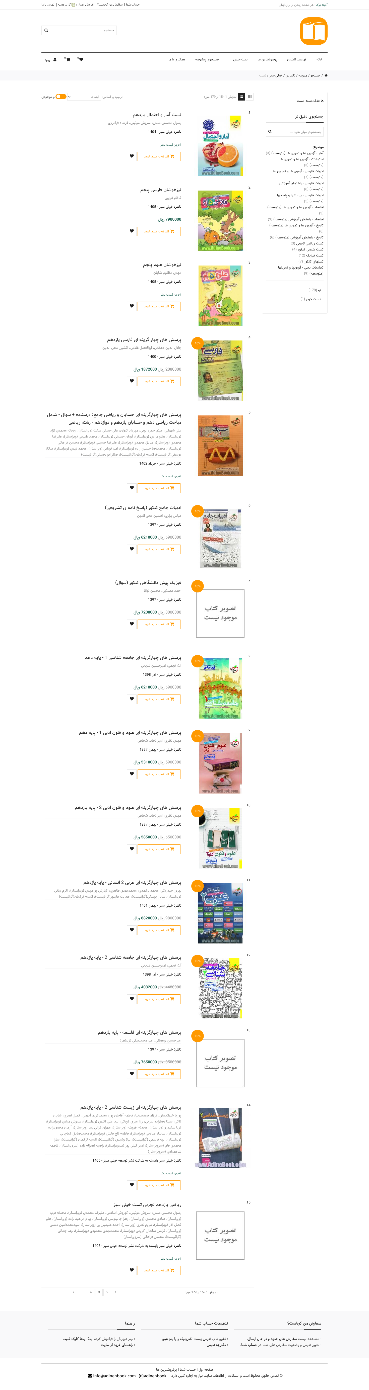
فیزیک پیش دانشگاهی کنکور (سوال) (148, 582)
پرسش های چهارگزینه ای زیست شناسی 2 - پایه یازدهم (130, 1107)
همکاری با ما (176, 59)
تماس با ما (47, 4)
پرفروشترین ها (267, 59)
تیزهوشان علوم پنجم (162, 265)
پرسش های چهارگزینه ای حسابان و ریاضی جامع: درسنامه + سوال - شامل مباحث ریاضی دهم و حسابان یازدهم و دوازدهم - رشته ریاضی (114, 418)
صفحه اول (206, 1370)
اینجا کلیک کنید (75, 1339)
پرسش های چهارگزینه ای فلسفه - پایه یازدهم (139, 1032)
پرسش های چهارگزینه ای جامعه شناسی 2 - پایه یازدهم (130, 957)
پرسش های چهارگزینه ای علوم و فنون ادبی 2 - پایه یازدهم (128, 807)
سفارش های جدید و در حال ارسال (272, 1339)
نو (315, 290)
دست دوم (310, 299)
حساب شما (133, 4)
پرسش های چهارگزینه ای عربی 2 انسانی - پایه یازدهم (132, 882)
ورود (48, 60)
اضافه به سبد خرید (156, 156)
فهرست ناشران (296, 59)
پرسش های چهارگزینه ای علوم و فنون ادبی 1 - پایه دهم (130, 732)
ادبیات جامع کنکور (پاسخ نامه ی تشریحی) (143, 507)
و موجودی (48, 97)
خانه (320, 59)
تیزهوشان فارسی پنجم (160, 190)
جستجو (316, 75)
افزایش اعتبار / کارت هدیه (76, 5)
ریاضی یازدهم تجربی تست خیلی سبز (147, 1204)
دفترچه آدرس (216, 1345)
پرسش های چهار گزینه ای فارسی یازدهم (144, 339)
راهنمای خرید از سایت (117, 1345)
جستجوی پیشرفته (207, 59)
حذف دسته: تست (309, 101)
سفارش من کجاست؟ (109, 4)
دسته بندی (240, 59)
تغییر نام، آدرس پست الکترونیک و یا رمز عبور (194, 1339)
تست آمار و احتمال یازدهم (157, 115)
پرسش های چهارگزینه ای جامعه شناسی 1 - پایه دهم (133, 657)
